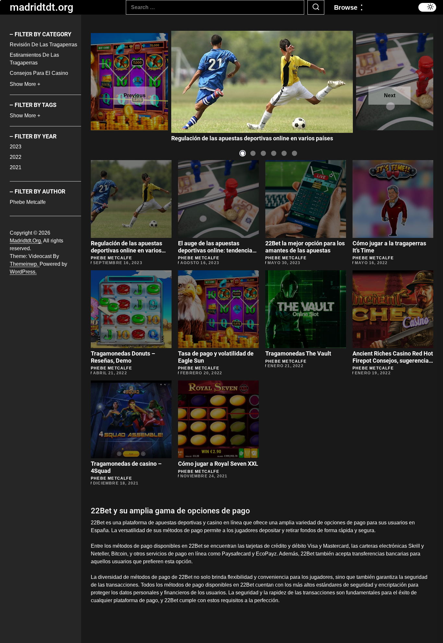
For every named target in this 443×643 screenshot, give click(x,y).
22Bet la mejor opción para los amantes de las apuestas (305, 247)
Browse (345, 7)
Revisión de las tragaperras (43, 45)
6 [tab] (294, 153)
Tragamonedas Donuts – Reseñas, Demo (123, 357)
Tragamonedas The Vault (298, 353)
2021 (15, 167)
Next (389, 95)
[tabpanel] (262, 82)
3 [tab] (263, 153)
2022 (15, 157)
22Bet (196, 546)
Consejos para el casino (39, 73)
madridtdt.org (41, 7)
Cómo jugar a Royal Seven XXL (218, 463)
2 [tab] (253, 153)
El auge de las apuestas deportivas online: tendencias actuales (253, 138)
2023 (15, 147)
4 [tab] (273, 153)
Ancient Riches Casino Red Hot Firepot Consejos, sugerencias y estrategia (393, 360)
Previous (135, 95)
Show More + (25, 84)
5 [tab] (284, 153)
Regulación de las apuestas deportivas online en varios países (126, 250)
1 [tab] (242, 153)
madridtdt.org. (26, 240)
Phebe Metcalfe (28, 202)
